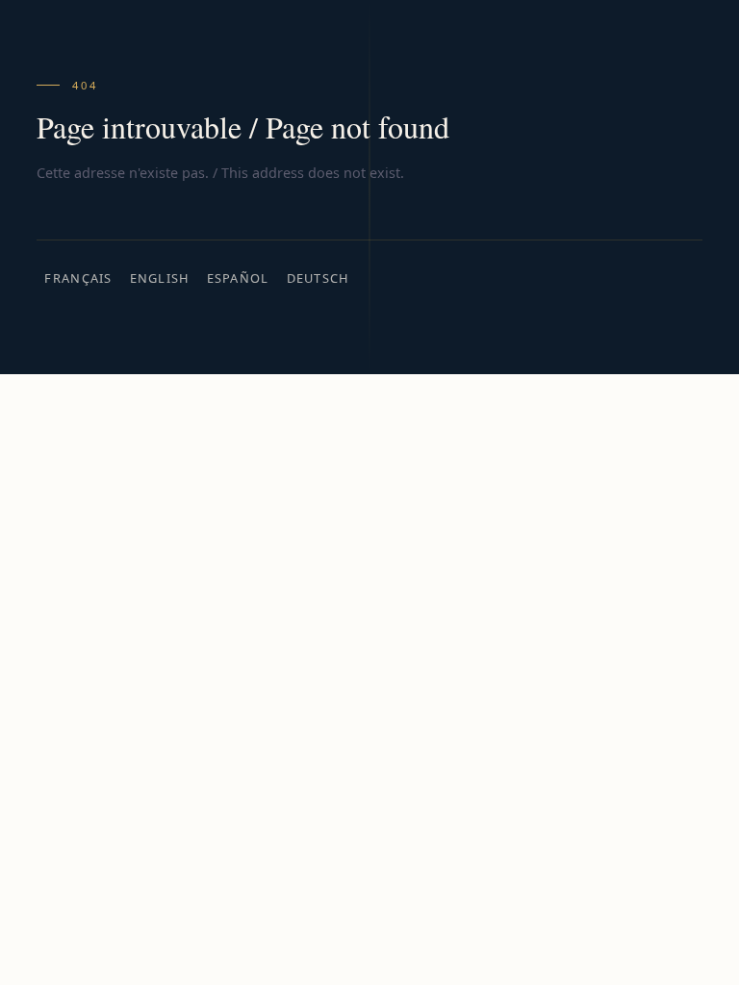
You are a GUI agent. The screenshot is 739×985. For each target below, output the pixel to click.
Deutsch (318, 278)
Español (238, 278)
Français (78, 278)
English (160, 278)
